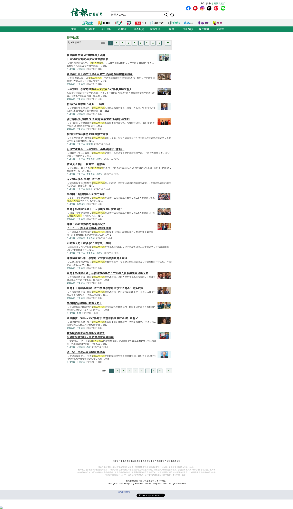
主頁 (73, 29)
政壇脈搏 (81, 69)
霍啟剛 (89, 144)
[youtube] (195, 8)
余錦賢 (99, 159)
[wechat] (223, 8)
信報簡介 (116, 461)
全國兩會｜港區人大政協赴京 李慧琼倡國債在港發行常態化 (102, 318)
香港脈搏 (90, 159)
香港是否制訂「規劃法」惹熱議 (86, 164)
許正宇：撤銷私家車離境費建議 (86, 352)
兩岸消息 (81, 204)
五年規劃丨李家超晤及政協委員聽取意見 (99, 89)
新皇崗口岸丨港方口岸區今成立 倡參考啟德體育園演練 (100, 74)
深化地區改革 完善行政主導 (83, 179)
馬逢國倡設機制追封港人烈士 (84, 303)
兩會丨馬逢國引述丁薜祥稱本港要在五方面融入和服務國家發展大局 (107, 273)
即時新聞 (90, 29)
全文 (105, 65)
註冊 (208, 3)
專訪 (88, 347)
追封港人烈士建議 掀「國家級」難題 (89, 243)
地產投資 (139, 29)
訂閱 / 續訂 (219, 3)
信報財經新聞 (124, 492)
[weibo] (216, 8)
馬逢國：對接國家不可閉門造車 (86, 194)
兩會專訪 (90, 238)
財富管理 (155, 29)
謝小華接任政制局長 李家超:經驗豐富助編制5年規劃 (98, 119)
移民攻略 (204, 29)
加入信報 (166, 461)
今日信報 (106, 29)
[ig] (202, 8)
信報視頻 (188, 29)
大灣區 (220, 29)
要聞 (79, 313)
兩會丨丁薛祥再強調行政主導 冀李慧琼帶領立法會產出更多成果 (105, 288)
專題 (171, 29)
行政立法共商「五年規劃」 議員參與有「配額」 (95, 149)
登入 (203, 3)
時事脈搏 (81, 84)
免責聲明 (146, 461)
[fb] (188, 8)
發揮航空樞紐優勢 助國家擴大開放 (87, 134)
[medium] (209, 8)
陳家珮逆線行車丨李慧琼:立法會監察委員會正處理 (97, 258)
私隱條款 (136, 461)
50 (168, 43)
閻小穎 (89, 189)
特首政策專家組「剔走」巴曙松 (86, 104)
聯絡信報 (176, 461)
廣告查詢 (156, 461)
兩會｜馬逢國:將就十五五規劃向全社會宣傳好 (94, 209)
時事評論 (81, 144)
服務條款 (126, 461)
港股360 (122, 29)
